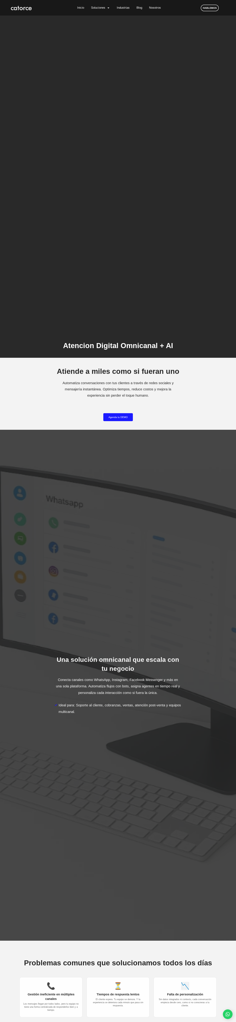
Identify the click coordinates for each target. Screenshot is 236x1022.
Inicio (80, 7)
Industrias (123, 7)
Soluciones (98, 7)
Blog (139, 7)
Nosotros (155, 7)
